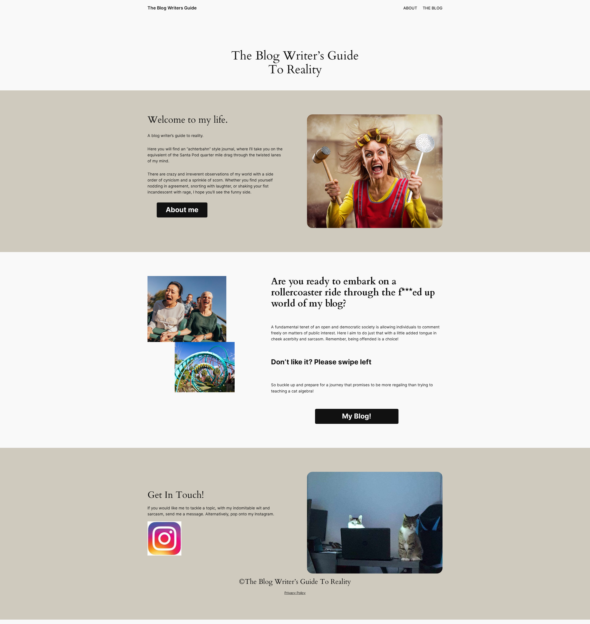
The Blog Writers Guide (172, 8)
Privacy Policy (295, 593)
